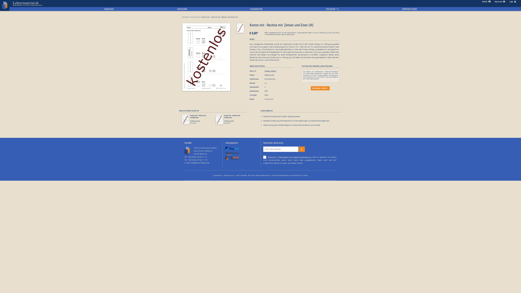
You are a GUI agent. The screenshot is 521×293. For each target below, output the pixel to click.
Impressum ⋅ (218, 175)
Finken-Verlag (270, 71)
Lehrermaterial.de (27, 3)
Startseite (185, 17)
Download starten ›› (320, 88)
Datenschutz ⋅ (230, 175)
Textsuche (330, 9)
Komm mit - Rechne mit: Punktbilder (198, 116)
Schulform (182, 9)
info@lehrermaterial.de (199, 163)
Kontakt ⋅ (244, 175)
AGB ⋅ (238, 175)
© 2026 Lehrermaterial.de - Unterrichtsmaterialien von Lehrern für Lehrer (278, 175)
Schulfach (109, 9)
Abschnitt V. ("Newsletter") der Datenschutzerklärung (289, 157)
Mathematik (195, 17)
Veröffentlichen (409, 9)
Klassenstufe (256, 9)
